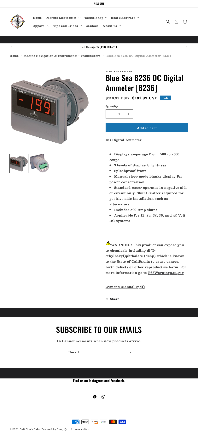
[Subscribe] (129, 352)
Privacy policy (80, 429)
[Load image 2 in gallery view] (39, 163)
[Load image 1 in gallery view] (19, 163)
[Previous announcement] (11, 47)
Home (14, 55)
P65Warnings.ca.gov (166, 272)
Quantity (112, 106)
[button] (63, 18)
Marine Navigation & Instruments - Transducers (62, 55)
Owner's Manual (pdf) (125, 286)
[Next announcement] (187, 47)
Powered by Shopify (54, 429)
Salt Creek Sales (30, 429)
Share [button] (114, 298)
